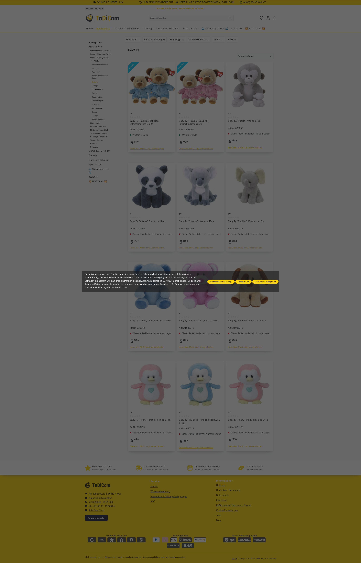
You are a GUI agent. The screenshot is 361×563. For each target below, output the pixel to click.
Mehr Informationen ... (182, 274)
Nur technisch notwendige (221, 282)
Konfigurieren (243, 282)
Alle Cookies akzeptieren (265, 282)
